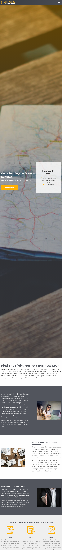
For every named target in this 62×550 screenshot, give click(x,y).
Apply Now (9, 187)
